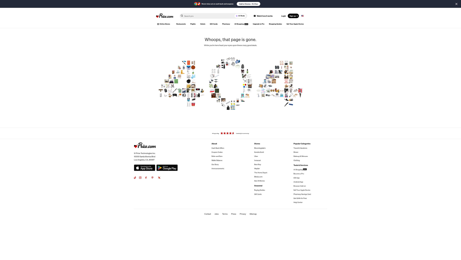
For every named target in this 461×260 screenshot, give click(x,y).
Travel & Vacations (300, 148)
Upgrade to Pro (258, 24)
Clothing (297, 160)
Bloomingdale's (260, 148)
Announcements (218, 168)
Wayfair (257, 168)
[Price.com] (145, 151)
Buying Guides (259, 190)
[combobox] (213, 16)
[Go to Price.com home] (164, 16)
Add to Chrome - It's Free (248, 4)
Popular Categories (302, 144)
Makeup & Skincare (301, 156)
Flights (193, 24)
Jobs (217, 213)
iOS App (297, 177)
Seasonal (258, 186)
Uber (256, 156)
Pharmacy (226, 24)
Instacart (257, 160)
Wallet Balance (217, 160)
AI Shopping (239, 24)
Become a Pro (299, 173)
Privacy (243, 213)
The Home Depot (260, 172)
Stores (257, 144)
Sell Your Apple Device (295, 24)
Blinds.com (258, 176)
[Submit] (182, 16)
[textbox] (302, 16)
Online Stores (165, 24)
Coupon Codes (217, 152)
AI (241, 15)
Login (283, 15)
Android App (298, 182)
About (214, 144)
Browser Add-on (300, 186)
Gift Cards (214, 24)
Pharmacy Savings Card (302, 194)
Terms (225, 213)
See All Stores (259, 180)
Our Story (215, 164)
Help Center (298, 202)
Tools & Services (301, 165)
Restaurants (181, 24)
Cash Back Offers (218, 148)
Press (233, 213)
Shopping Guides (275, 24)
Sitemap (253, 213)
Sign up (293, 15)
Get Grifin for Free (300, 198)
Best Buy (257, 164)
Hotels (202, 24)
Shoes (296, 152)
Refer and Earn (217, 156)
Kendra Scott (259, 152)
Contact (207, 213)
